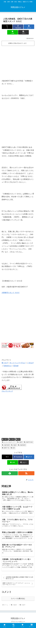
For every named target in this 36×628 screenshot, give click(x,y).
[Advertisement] (18, 62)
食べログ (5, 363)
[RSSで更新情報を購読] (26, 473)
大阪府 (12, 439)
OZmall (15, 366)
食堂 (19, 439)
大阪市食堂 (7, 445)
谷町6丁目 (6, 448)
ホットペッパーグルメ (18, 363)
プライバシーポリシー (18, 621)
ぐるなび (30, 363)
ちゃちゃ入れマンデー (10, 442)
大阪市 (5, 439)
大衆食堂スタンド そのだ (11, 292)
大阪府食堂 (23, 445)
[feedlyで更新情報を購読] (10, 473)
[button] (23, 32)
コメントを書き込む (18, 598)
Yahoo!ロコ (7, 366)
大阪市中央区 (29, 442)
